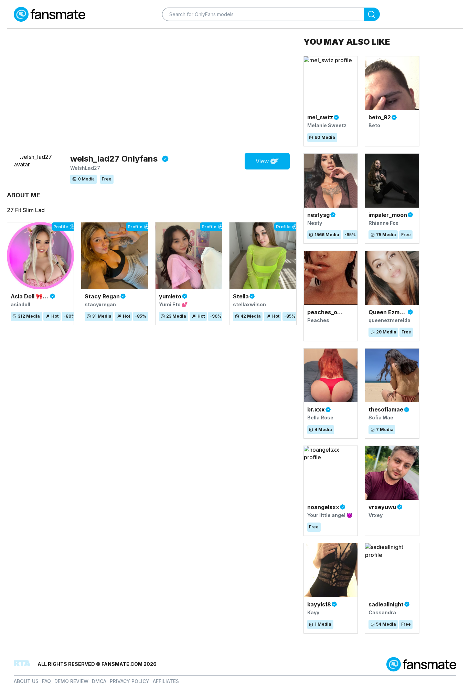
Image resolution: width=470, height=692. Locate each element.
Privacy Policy (129, 681)
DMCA (99, 681)
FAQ (46, 681)
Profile (60, 226)
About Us (26, 681)
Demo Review (71, 681)
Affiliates (166, 681)
